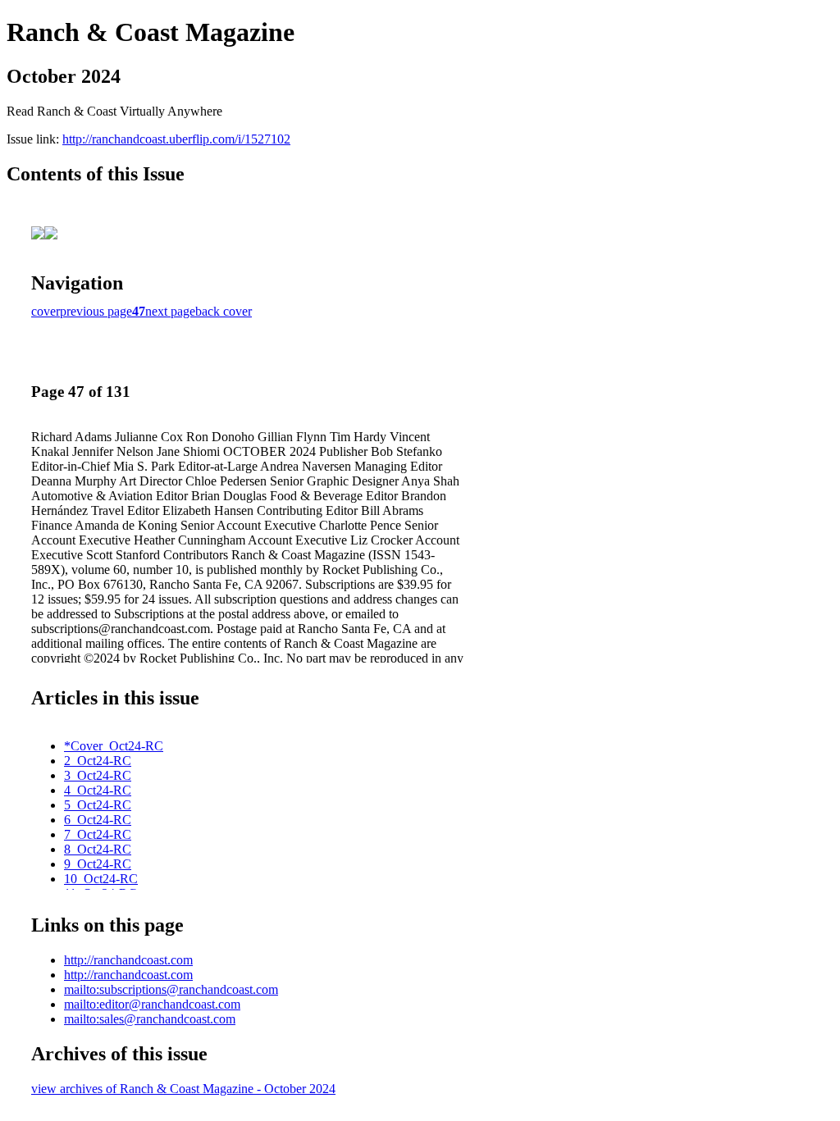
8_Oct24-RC (97, 849)
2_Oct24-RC (97, 761)
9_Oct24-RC (97, 864)
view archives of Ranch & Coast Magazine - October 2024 (183, 1089)
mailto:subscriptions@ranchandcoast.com (171, 989)
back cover (223, 311)
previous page (96, 311)
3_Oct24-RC (97, 775)
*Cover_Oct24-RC (113, 746)
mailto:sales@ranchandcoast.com (149, 1019)
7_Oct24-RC (97, 834)
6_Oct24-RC (97, 820)
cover (45, 311)
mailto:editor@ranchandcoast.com (152, 1004)
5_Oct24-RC (97, 805)
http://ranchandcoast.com (128, 960)
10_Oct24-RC (101, 879)
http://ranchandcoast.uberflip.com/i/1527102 (176, 139)
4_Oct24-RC (97, 790)
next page (170, 311)
